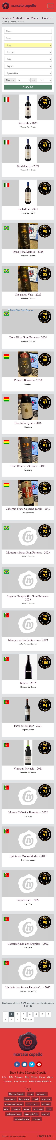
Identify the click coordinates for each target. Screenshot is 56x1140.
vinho (30, 1094)
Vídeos (50, 1077)
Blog (27, 1077)
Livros (42, 1077)
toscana (16, 1109)
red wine (46, 1104)
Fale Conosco (20, 1081)
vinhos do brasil (14, 1114)
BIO (11, 1077)
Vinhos (34, 1077)
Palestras (19, 1077)
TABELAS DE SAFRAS (39, 1081)
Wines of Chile (31, 1114)
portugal (36, 1119)
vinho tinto (41, 1094)
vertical (45, 1114)
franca (26, 1109)
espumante (10, 1099)
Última (28, 1019)
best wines (24, 1099)
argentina (46, 1099)
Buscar (27, 87)
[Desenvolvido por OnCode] (45, 1136)
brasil (35, 1099)
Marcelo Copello (16, 1094)
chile (49, 1109)
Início (4, 1077)
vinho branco (32, 1104)
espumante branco (13, 1104)
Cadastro (8, 1081)
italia (6, 1109)
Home (4, 21)
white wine (38, 1109)
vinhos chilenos (22, 1119)
